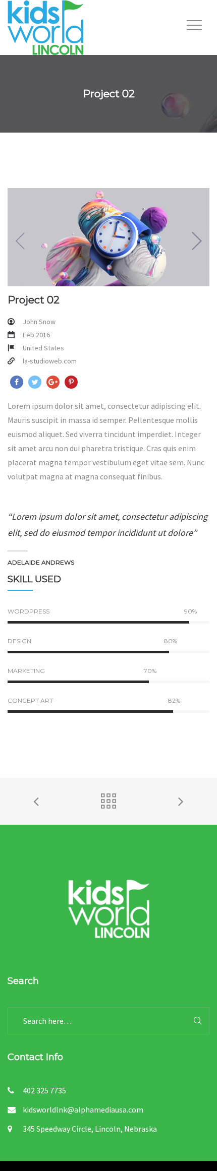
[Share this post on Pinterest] (71, 382)
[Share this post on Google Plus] (53, 382)
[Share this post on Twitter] (34, 382)
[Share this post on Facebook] (16, 382)
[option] (108, 237)
